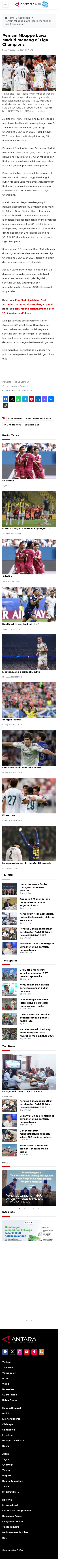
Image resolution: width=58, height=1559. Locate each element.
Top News (8, 1046)
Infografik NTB (10, 1491)
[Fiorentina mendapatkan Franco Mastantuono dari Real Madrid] (29, 652)
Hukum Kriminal (11, 1408)
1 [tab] (19, 1208)
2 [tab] (24, 1208)
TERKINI (7, 874)
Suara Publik (9, 1394)
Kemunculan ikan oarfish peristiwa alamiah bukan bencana (34, 988)
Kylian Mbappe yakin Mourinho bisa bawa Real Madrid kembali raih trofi (28, 622)
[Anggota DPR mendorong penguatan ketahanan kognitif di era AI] (9, 903)
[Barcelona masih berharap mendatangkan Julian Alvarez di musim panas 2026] (9, 1033)
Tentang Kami (10, 1527)
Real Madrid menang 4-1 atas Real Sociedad (23, 479)
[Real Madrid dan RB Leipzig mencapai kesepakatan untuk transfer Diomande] (29, 843)
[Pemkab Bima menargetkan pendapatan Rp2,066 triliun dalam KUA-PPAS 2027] (9, 933)
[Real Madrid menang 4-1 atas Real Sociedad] (29, 460)
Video (5, 1383)
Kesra (5, 1446)
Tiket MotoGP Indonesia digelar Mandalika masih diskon (34, 1149)
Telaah (6, 1486)
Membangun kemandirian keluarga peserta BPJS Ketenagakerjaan (25, 1309)
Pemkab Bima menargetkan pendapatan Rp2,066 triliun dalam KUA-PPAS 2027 (36, 932)
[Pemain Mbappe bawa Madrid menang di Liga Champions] (29, 1071)
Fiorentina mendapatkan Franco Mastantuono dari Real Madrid (22, 670)
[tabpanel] (29, 1188)
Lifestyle (7, 1435)
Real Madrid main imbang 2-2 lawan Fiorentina (24, 814)
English (6, 1475)
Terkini (6, 1362)
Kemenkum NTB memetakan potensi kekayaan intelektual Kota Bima (37, 917)
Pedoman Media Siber (15, 1532)
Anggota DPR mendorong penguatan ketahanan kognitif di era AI (35, 902)
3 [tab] (29, 1208)
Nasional (7, 1499)
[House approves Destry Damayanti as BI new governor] (9, 888)
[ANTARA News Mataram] (32, 4)
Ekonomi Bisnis (11, 1418)
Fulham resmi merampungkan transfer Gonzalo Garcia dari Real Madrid (26, 766)
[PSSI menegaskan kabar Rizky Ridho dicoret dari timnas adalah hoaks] (9, 1004)
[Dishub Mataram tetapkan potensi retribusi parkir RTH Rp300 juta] (9, 1019)
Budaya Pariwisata (13, 1440)
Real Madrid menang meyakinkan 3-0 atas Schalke (28, 574)
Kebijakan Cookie (12, 1521)
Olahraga (7, 1424)
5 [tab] (38, 1208)
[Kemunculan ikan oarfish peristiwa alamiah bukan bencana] (9, 989)
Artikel (6, 1454)
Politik (6, 1413)
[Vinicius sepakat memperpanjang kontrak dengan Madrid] (29, 699)
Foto (5, 1162)
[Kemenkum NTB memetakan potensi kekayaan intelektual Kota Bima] (9, 918)
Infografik (8, 1212)
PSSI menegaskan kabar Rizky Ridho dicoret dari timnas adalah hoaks (34, 1003)
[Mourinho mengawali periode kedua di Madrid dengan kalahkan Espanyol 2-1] (29, 508)
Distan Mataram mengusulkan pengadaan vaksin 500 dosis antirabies (35, 1134)
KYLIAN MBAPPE (12, 425)
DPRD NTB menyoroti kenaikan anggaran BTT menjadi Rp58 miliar (34, 973)
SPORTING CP (32, 425)
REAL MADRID (15, 418)
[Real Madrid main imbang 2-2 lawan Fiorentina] (29, 795)
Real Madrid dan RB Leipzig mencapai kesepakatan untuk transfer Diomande (26, 861)
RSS (4, 1537)
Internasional (10, 1505)
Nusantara (8, 1389)
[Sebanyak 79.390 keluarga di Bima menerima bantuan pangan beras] (9, 948)
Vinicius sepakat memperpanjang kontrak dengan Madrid (28, 718)
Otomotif (7, 1464)
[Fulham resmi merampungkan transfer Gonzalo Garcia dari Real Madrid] (29, 747)
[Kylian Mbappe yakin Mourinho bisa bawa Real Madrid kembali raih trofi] (29, 604)
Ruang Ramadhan (12, 1481)
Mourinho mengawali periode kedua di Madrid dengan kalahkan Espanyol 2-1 (26, 527)
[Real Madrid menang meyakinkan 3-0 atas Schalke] (29, 556)
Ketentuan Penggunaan (16, 1510)
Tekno (6, 1470)
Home (11, 17)
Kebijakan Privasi (12, 1516)
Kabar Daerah (10, 1400)
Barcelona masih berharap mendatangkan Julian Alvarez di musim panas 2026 (37, 1032)
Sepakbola (24, 17)
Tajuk (5, 1459)
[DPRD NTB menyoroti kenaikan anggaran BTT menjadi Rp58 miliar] (9, 974)
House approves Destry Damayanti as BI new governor (33, 887)
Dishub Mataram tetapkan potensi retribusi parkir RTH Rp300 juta (36, 1017)
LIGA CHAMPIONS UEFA (38, 418)
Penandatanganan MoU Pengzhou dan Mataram (24, 1197)
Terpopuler (9, 960)
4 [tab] (33, 1208)
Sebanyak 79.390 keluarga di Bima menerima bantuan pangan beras (37, 947)
